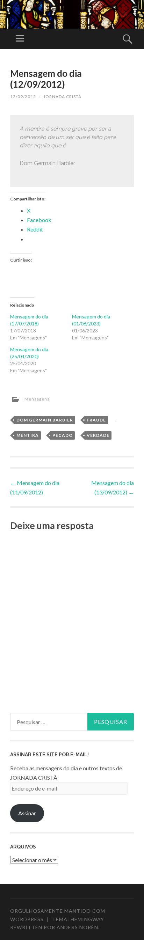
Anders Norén (77, 927)
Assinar (27, 813)
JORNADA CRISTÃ (62, 96)
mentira (27, 435)
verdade (98, 435)
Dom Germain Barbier (44, 420)
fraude (96, 420)
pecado (62, 435)
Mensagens (37, 399)
